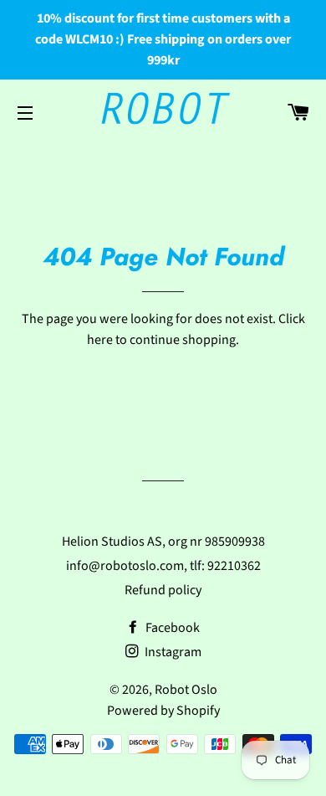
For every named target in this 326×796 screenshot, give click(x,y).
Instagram (171, 652)
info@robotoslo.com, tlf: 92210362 (163, 566)
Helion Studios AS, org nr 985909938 (163, 541)
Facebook (171, 628)
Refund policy (163, 590)
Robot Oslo (186, 689)
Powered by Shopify (163, 710)
